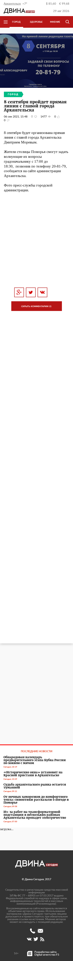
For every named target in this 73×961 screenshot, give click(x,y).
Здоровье (36, 22)
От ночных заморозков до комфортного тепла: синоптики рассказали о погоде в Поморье (36, 799)
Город (16, 22)
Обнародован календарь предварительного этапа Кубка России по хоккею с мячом (35, 760)
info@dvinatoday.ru (40, 930)
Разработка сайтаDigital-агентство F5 (46, 953)
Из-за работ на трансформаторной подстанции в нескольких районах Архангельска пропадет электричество (35, 814)
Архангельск (12, 3)
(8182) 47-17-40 (32, 930)
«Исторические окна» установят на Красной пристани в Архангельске (33, 774)
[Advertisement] (36, 240)
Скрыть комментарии (36, 306)
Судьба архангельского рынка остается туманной (35, 786)
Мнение (55, 22)
